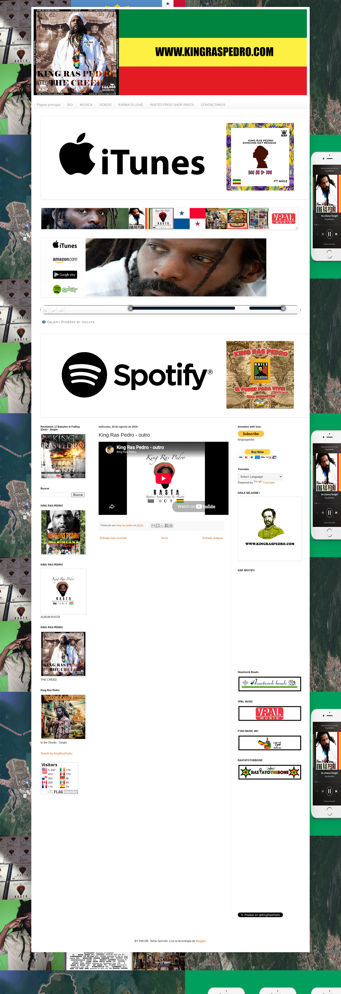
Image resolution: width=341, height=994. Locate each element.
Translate (269, 482)
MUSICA (86, 105)
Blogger (201, 941)
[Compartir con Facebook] (166, 525)
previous (45, 309)
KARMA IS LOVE (130, 105)
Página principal (48, 105)
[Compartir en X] (162, 525)
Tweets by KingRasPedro (56, 753)
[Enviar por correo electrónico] (153, 525)
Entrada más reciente (113, 538)
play (53, 309)
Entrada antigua (213, 538)
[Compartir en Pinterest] (171, 525)
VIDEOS (105, 105)
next (61, 309)
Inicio (164, 538)
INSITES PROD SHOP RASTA (172, 105)
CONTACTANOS (213, 105)
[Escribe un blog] (157, 525)
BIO (70, 105)
